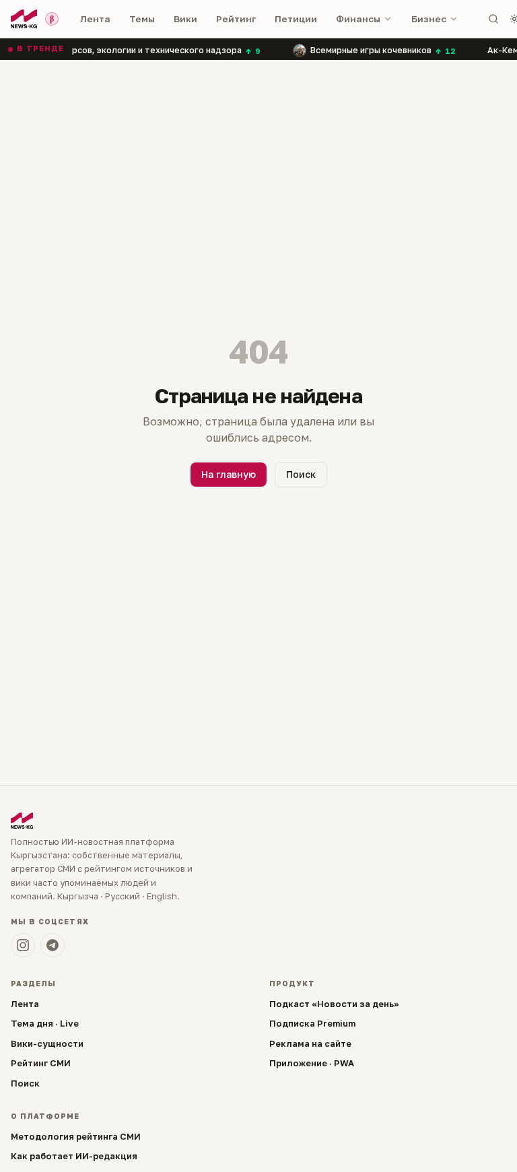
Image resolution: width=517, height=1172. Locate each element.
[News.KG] (24, 18)
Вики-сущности (47, 1043)
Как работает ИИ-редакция (74, 1155)
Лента (95, 18)
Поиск (301, 474)
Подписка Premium (312, 1023)
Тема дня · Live (45, 1023)
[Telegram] (52, 945)
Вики (185, 18)
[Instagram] (23, 945)
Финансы (358, 18)
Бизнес (428, 18)
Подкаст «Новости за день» (334, 1003)
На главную (228, 474)
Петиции (296, 18)
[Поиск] (493, 19)
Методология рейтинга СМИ (76, 1136)
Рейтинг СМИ (41, 1063)
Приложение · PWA (311, 1063)
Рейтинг (236, 18)
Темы (142, 18)
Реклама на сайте (310, 1043)
